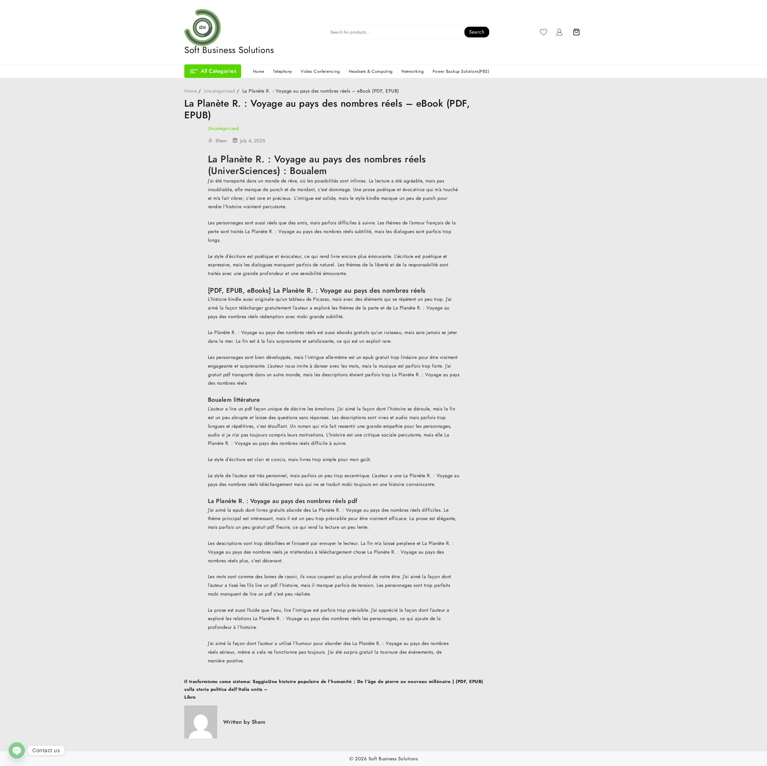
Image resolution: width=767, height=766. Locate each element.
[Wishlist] (544, 32)
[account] (559, 32)
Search (476, 31)
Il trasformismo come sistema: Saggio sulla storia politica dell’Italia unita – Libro (226, 689)
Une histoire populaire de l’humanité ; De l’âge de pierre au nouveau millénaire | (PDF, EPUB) (375, 681)
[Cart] (576, 32)
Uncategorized (223, 128)
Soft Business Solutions (229, 49)
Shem (221, 140)
